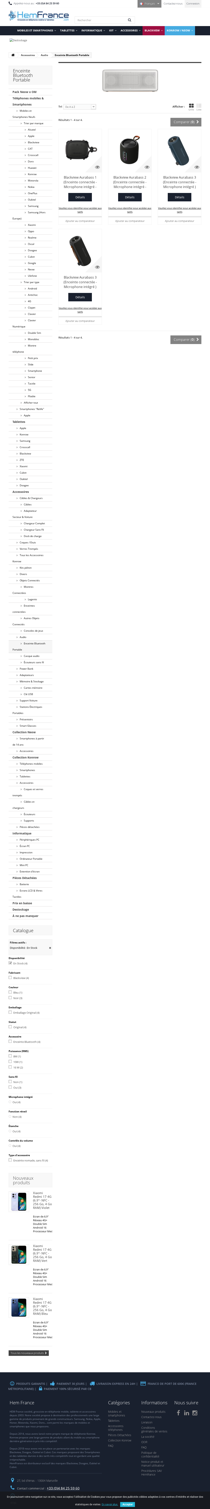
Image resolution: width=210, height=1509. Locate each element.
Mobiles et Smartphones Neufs (24, 114)
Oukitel (31, 199)
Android (32, 288)
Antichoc (32, 295)
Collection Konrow (26, 757)
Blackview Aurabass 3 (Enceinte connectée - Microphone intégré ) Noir (80, 282)
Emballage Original (26, 1012)
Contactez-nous (173, 3)
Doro (30, 161)
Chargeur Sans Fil (33, 529)
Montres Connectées (23, 590)
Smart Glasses (27, 726)
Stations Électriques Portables (27, 710)
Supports (28, 820)
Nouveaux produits (23, 1180)
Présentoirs (26, 719)
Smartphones (27, 770)
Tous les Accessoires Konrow (28, 558)
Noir (17, 998)
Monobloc (33, 339)
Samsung (33, 206)
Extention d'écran (29, 871)
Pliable (31, 396)
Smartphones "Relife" (31, 409)
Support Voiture (28, 700)
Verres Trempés (28, 549)
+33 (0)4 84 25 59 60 (63, 1488)
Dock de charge (32, 536)
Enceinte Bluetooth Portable (29, 646)
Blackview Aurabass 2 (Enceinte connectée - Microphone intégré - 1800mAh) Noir (129, 182)
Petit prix (32, 358)
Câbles (27, 504)
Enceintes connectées (24, 609)
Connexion (193, 3)
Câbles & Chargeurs (31, 498)
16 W (18, 1067)
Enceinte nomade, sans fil (30, 1160)
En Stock (20, 963)
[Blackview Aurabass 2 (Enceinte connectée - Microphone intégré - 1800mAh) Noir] (130, 150)
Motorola (32, 180)
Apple (30, 136)
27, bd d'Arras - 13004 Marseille (37, 1481)
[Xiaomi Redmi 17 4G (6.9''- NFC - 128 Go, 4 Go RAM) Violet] (19, 1201)
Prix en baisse (22, 903)
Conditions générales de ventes (154, 1429)
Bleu (17, 992)
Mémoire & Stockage (31, 681)
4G (29, 301)
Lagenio (32, 599)
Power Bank (26, 668)
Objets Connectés (29, 580)
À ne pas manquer (25, 916)
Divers (23, 574)
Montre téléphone (24, 348)
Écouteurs (29, 814)
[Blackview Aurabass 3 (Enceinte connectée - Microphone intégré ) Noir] (80, 250)
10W (17, 1062)
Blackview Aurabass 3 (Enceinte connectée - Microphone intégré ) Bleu (179, 182)
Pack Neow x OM (25, 92)
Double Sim (34, 333)
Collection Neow (24, 732)
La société (147, 1437)
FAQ (110, 1446)
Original (19, 1027)
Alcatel (31, 129)
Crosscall (32, 155)
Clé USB (28, 694)
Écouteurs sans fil (33, 662)
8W (17, 1056)
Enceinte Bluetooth (26, 1042)
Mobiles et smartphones (116, 1413)
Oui (17, 1087)
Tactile (31, 383)
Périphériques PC (29, 839)
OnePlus (32, 193)
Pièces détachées (29, 827)
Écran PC (24, 846)
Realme (32, 237)
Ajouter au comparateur (80, 221)
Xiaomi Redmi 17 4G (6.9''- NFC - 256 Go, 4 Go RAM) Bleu (42, 1306)
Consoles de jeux (33, 630)
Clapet (31, 307)
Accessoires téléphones (115, 1428)
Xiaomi (31, 225)
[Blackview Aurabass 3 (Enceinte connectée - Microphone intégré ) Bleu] (179, 150)
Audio (22, 637)
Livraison (146, 1422)
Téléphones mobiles (31, 763)
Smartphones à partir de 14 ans (28, 741)
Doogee (32, 250)
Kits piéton (25, 567)
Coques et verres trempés (28, 792)
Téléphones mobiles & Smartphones (28, 101)
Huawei (32, 168)
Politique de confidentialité (150, 1454)
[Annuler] (50, 948)
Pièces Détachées (25, 878)
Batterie (24, 884)
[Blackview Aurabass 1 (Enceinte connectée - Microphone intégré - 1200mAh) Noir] (80, 150)
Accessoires (21, 492)
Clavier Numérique (24, 323)
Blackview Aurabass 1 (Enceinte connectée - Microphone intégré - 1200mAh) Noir (80, 182)
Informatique (22, 833)
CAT (30, 148)
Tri (60, 106)
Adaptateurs (26, 675)
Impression (25, 852)
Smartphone (34, 371)
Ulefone (32, 276)
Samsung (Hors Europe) (29, 215)
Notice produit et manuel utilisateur (152, 1463)
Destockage (21, 909)
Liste (198, 109)
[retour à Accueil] (13, 55)
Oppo (30, 231)
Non (17, 1082)
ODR (144, 1442)
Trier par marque (33, 123)
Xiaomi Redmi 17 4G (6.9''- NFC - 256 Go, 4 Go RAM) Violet (42, 1200)
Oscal (30, 244)
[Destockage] (105, 42)
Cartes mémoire (32, 688)
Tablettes (19, 422)
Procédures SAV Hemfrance (151, 1472)
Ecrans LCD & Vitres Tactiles (27, 894)
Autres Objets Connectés (26, 621)
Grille (191, 109)
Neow (30, 269)
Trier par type (31, 282)
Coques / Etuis (27, 542)
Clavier (31, 314)
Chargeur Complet (34, 523)
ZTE (21, 460)
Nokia (30, 187)
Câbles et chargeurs (23, 805)
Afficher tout (30, 402)
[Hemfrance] (39, 16)
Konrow (32, 174)
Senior (31, 377)
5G (29, 390)
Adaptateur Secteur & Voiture (25, 514)
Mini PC (23, 865)
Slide (30, 364)
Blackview (33, 142)
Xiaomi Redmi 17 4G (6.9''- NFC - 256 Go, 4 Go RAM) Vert (42, 1253)
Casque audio (31, 656)
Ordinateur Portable (30, 859)
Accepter (127, 1504)
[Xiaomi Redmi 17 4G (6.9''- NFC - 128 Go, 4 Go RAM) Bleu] (19, 1307)
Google (31, 263)
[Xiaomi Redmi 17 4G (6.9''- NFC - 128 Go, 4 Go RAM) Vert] (19, 1254)
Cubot (31, 256)
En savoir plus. (110, 1504)
